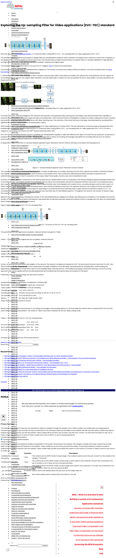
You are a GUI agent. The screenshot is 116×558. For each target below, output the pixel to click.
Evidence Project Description (21, 148)
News (13, 272)
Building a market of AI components (86, 499)
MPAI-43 (14, 354)
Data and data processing (20, 493)
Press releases (16, 276)
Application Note (17, 194)
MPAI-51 (14, 336)
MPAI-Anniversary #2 (19, 478)
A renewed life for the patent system (24, 529)
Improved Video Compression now (88, 526)
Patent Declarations (18, 28)
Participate (15, 464)
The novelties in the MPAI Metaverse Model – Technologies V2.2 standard (30, 367)
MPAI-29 (14, 386)
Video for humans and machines (22, 509)
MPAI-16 (14, 415)
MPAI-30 (14, 383)
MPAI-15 (14, 417)
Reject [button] (51, 411)
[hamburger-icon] (57, 12)
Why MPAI (14, 19)
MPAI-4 (14, 442)
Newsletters (15, 278)
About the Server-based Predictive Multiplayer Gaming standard (30, 247)
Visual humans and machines (21, 502)
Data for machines (18, 511)
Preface (14, 488)
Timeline (14, 56)
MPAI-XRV (14, 259)
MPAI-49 (14, 341)
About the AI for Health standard (23, 82)
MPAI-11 (14, 426)
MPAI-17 (14, 413)
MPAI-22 (14, 402)
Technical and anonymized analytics (16, 439)
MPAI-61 (14, 313)
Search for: (14, 546)
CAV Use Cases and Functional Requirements (27, 108)
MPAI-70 (14, 293)
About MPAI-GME (17, 160)
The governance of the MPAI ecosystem (25, 527)
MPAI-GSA (15, 166)
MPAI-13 (14, 422)
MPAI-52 (14, 334)
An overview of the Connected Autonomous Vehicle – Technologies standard (31, 360)
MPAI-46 (14, 347)
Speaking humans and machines (22, 500)
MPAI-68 (14, 298)
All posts (18, 342)
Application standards (92, 503)
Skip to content (6, 2)
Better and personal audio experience (86, 517)
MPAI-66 (14, 302)
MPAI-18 (14, 411)
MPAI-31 (14, 381)
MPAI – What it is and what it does (87, 494)
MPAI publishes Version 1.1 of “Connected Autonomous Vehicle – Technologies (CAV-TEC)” (36, 363)
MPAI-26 (14, 393)
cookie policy (77, 406)
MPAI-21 (14, 404)
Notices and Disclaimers (19, 35)
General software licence (20, 33)
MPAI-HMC (15, 177)
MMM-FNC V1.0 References (20, 536)
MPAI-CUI (14, 114)
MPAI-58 (14, 320)
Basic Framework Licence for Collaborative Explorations (31, 138)
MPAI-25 (14, 395)
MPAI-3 (13, 445)
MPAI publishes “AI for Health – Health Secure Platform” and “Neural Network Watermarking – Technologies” (42, 365)
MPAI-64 (14, 307)
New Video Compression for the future (86, 531)
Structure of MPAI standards (21, 520)
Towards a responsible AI (20, 513)
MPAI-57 (14, 322)
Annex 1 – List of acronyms (20, 538)
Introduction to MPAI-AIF (20, 64)
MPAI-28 (14, 388)
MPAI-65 (14, 304)
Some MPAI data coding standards (23, 518)
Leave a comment (7, 342)
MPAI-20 (14, 406)
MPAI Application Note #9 (20, 110)
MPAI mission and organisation (22, 525)
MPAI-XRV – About (17, 263)
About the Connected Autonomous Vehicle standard (30, 106)
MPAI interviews (16, 482)
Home (13, 13)
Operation (15, 30)
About (13, 15)
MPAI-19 (14, 408)
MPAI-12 (14, 424)
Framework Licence (18, 124)
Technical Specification (23, 54)
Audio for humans (17, 506)
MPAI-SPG (15, 243)
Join (101, 553)
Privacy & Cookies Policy (65, 390)
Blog (101, 549)
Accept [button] (38, 411)
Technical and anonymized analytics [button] (14, 437)
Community (15, 459)
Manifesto (14, 21)
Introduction (15, 491)
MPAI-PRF (14, 241)
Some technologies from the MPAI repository (27, 522)
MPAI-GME (15, 156)
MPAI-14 (14, 420)
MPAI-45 (14, 350)
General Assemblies (18, 287)
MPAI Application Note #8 (20, 227)
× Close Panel (102, 487)
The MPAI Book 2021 (18, 485)
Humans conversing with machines (23, 504)
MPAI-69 (14, 295)
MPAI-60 (14, 316)
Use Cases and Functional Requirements (25, 150)
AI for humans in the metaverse (89, 540)
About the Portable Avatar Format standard (27, 235)
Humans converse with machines (88, 508)
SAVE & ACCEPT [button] (6, 478)
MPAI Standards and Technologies (23, 469)
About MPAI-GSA (17, 169)
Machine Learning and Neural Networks (25, 497)
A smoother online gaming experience (86, 521)
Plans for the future (18, 531)
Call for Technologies (18, 68)
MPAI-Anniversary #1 (18, 476)
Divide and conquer (18, 515)
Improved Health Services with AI (16, 376)
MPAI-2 (13, 447)
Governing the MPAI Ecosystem (88, 544)
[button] (12, 543)
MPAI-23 (14, 399)
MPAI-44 (14, 352)
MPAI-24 (14, 397)
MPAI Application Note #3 (20, 152)
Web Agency (78, 390)
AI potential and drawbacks (21, 495)
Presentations (16, 471)
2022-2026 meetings (18, 285)
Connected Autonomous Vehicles (88, 535)
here (50, 66)
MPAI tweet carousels (19, 473)
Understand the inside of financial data (86, 512)
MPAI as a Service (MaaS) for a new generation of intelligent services (28, 369)
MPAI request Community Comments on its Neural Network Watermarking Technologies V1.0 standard (40, 374)
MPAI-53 (14, 331)
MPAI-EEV (14, 132)
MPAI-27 (14, 390)
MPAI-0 (14, 451)
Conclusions (15, 534)
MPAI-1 (13, 449)
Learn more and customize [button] (71, 411)
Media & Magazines (18, 280)
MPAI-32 (14, 379)
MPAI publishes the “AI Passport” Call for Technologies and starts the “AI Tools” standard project (38, 356)
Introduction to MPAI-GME (20, 162)
